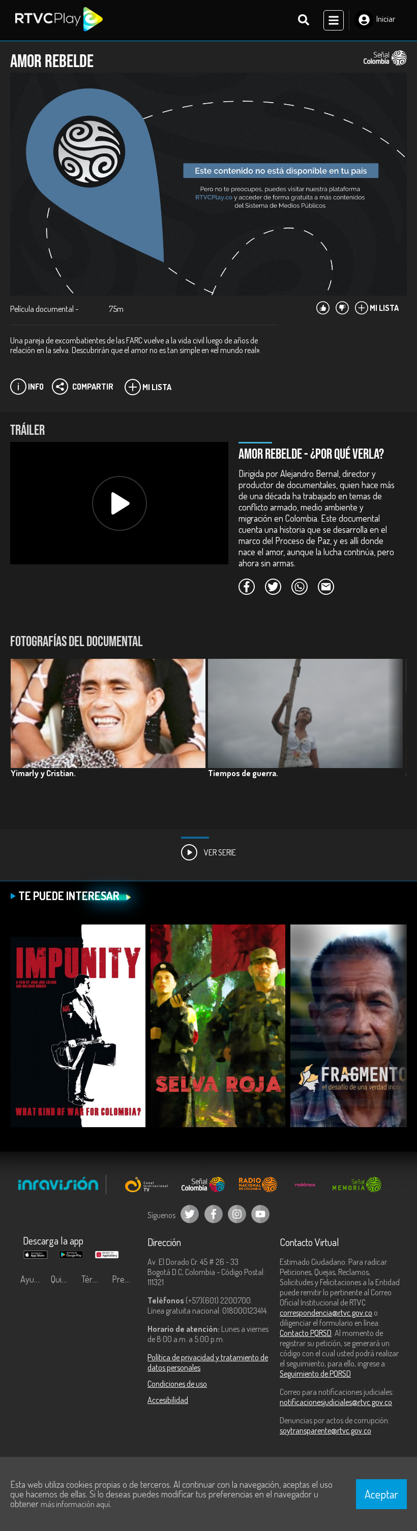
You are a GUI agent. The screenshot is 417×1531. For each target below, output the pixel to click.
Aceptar (381, 1494)
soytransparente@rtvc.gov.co (325, 1430)
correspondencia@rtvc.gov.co (326, 1312)
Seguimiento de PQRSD (315, 1373)
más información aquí (75, 1504)
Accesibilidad (167, 1400)
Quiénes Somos (63, 1279)
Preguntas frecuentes (124, 1279)
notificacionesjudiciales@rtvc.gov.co (336, 1402)
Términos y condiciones (94, 1279)
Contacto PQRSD (306, 1333)
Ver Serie (219, 852)
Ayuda (31, 1279)
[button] (394, 735)
